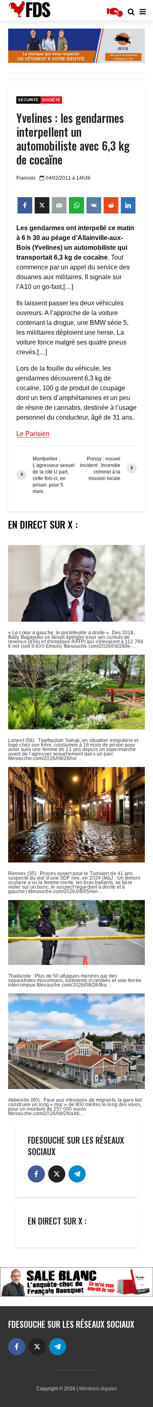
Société (51, 100)
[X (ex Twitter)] (56, 1174)
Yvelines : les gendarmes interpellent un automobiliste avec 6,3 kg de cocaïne (73, 139)
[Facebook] (36, 1174)
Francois (25, 178)
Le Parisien (32, 433)
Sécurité (28, 100)
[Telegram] (77, 1174)
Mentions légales (98, 1388)
